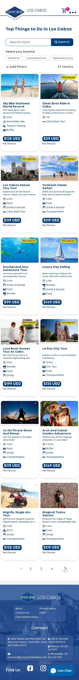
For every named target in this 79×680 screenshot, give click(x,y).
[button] (61, 670)
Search (64, 42)
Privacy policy (48, 609)
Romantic (14, 58)
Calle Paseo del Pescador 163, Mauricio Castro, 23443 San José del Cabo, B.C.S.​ (27, 642)
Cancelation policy (26, 617)
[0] (64, 10)
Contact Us (22, 613)
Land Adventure (36, 58)
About (18, 609)
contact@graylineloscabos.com (27, 657)
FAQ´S (42, 613)
